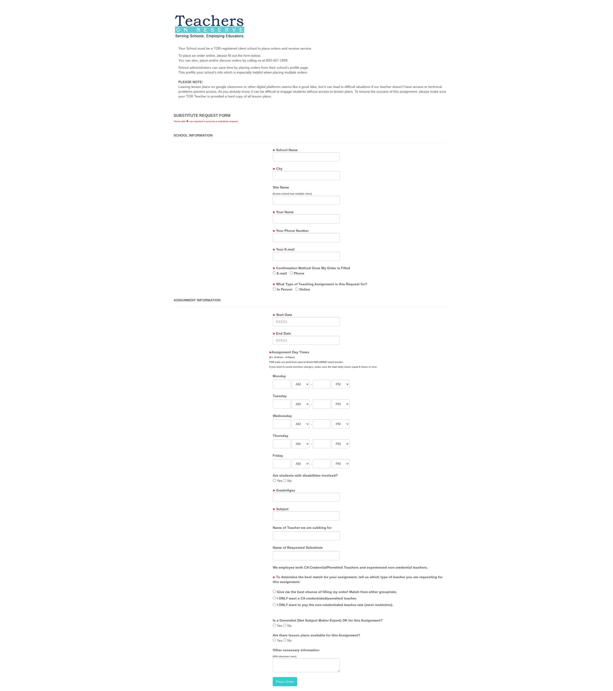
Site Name (281, 187)
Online (304, 289)
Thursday (280, 436)
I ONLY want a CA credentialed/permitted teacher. (316, 598)
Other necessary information (296, 650)
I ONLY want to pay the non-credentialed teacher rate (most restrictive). (334, 605)
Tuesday (280, 396)
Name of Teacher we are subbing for (302, 528)
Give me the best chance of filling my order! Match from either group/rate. (336, 592)
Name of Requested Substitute (298, 547)
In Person (284, 289)
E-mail (281, 273)
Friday (278, 455)
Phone (298, 273)
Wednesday (282, 416)
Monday (279, 376)
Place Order (285, 682)
